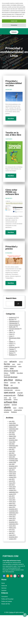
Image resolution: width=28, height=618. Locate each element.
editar (12, 368)
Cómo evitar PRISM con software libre (12, 192)
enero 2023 (12, 438)
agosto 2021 (12, 447)
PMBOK (11, 341)
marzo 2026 (12, 423)
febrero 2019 (12, 471)
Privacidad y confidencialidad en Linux (13, 83)
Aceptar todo (14, 21)
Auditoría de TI (13, 317)
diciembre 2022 (13, 440)
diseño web (12, 327)
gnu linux (8, 380)
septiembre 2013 (13, 512)
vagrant (14, 407)
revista (5, 397)
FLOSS (12, 373)
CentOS (19, 364)
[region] (14, 14)
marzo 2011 (12, 535)
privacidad (20, 392)
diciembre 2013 (13, 509)
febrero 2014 (12, 505)
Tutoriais (11, 349)
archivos (21, 361)
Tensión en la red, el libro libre (13, 134)
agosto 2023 (12, 430)
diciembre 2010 (13, 537)
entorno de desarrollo (11, 371)
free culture (20, 373)
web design (6, 412)
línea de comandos (11, 388)
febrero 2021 (12, 455)
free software (7, 375)
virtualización (8, 410)
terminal (14, 404)
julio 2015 (11, 496)
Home (3, 583)
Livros (10, 336)
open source (9, 392)
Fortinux (11, 612)
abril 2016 (12, 485)
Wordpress (12, 355)
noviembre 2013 (13, 511)
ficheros (6, 373)
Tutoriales (11, 351)
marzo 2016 (12, 486)
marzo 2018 (12, 473)
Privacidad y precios (11, 248)
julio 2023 (11, 432)
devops (20, 366)
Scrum (11, 345)
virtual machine (18, 410)
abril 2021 (12, 453)
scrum (14, 397)
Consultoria (4, 596)
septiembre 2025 (13, 425)
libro (19, 382)
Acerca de (4, 585)
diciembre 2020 (13, 458)
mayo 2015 (12, 499)
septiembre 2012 (13, 524)
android (5, 361)
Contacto (3, 590)
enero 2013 (12, 520)
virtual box (21, 407)
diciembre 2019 (13, 466)
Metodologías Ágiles (14, 338)
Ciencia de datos (13, 325)
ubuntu (7, 407)
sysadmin (7, 404)
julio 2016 (11, 479)
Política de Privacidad (7, 599)
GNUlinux (18, 380)
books (13, 364)
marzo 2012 (12, 526)
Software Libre (13, 347)
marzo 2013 (12, 518)
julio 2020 (11, 464)
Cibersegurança (13, 321)
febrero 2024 (12, 427)
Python (11, 343)
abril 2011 (12, 533)
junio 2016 (12, 481)
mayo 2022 (12, 442)
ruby (10, 397)
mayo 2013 (12, 516)
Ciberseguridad (13, 323)
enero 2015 (12, 503)
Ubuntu (11, 353)
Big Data (11, 319)
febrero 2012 (12, 527)
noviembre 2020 (13, 460)
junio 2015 (12, 498)
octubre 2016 (12, 477)
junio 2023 (12, 434)
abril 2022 (12, 444)
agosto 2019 (12, 468)
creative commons (10, 366)
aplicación (13, 361)
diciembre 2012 (13, 522)
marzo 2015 (12, 501)
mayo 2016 (12, 483)
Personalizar (14, 25)
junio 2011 (12, 529)
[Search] (18, 303)
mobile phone (17, 390)
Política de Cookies (6, 601)
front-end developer (11, 377)
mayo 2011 (12, 531)
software (16, 399)
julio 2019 (11, 470)
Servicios (3, 588)
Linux (10, 334)
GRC (10, 330)
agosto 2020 (12, 462)
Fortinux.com (10, 556)
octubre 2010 (12, 539)
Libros (10, 332)
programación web (9, 395)
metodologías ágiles (8, 390)
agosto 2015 (12, 494)
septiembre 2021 (13, 445)
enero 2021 (12, 457)
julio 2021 (11, 449)
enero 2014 (12, 507)
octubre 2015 (12, 490)
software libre (10, 402)
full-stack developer (14, 328)
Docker (6, 368)
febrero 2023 (12, 436)
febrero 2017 (12, 475)
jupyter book (13, 382)
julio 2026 (11, 421)
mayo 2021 (12, 451)
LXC (12, 385)
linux (6, 385)
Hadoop (6, 382)
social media (7, 399)
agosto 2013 (12, 514)
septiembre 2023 (13, 429)
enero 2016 (12, 488)
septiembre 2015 (13, 492)
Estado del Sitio (5, 604)
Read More (11, 118)
